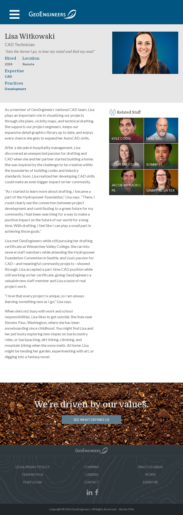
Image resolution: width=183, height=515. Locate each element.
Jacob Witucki (125, 187)
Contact (91, 482)
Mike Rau (161, 131)
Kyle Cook (126, 131)
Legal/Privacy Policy (32, 467)
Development (15, 89)
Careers (91, 474)
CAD (8, 76)
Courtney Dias (126, 156)
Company (91, 467)
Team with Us (32, 474)
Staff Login (32, 482)
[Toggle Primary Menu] (91, 14)
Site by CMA (126, 509)
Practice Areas (150, 467)
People (150, 474)
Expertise (150, 482)
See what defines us (91, 420)
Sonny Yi (161, 156)
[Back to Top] (91, 450)
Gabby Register (161, 182)
